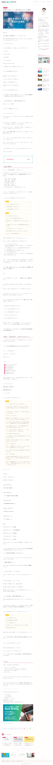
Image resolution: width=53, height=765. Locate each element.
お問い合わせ (49, 1)
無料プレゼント (36, 1)
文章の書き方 (5, 7)
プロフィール (43, 1)
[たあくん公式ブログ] (9, 3)
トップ (32, 1)
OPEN (28, 159)
